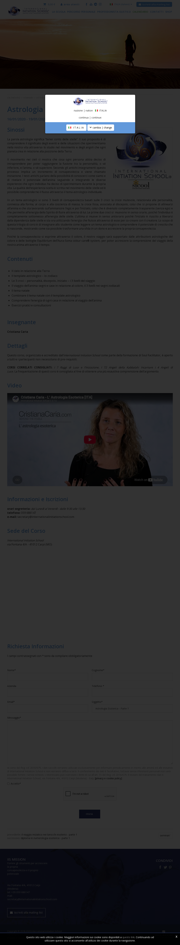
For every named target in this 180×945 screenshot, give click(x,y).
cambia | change (102, 127)
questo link (128, 937)
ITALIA (78, 127)
